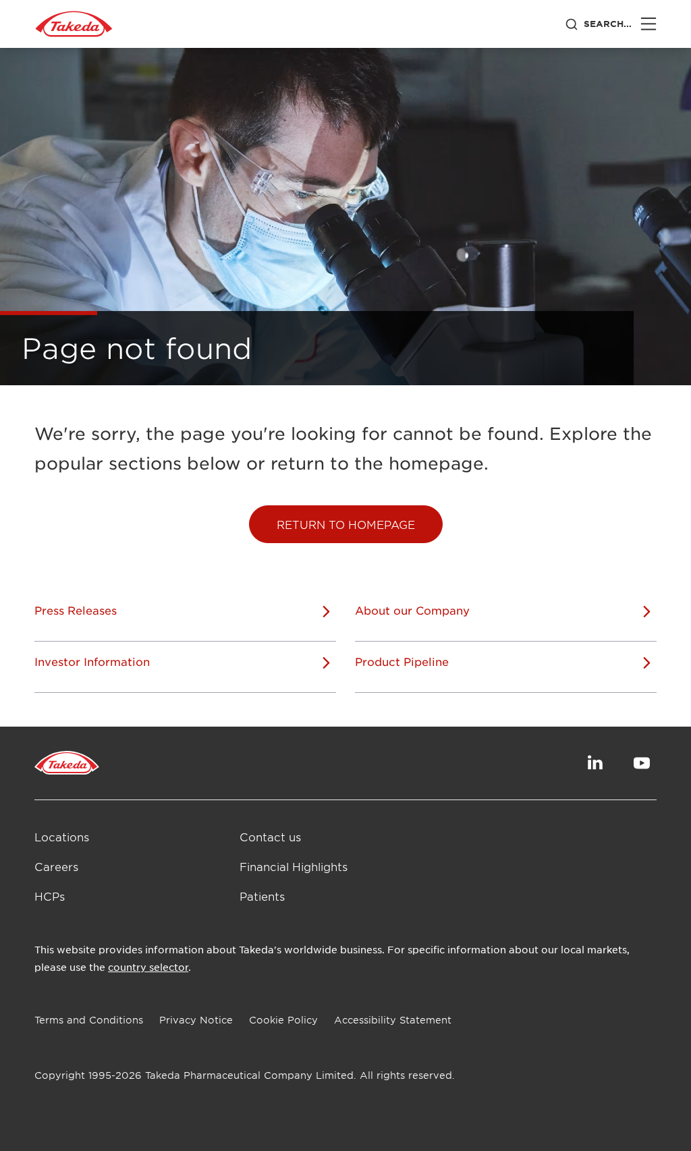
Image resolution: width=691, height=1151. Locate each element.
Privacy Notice (196, 1020)
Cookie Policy (283, 1020)
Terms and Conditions (88, 1020)
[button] (346, 524)
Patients (262, 896)
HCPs (49, 896)
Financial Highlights (294, 866)
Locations (61, 836)
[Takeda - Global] (74, 24)
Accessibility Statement (392, 1020)
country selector (148, 967)
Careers (56, 866)
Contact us (270, 836)
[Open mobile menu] (648, 24)
